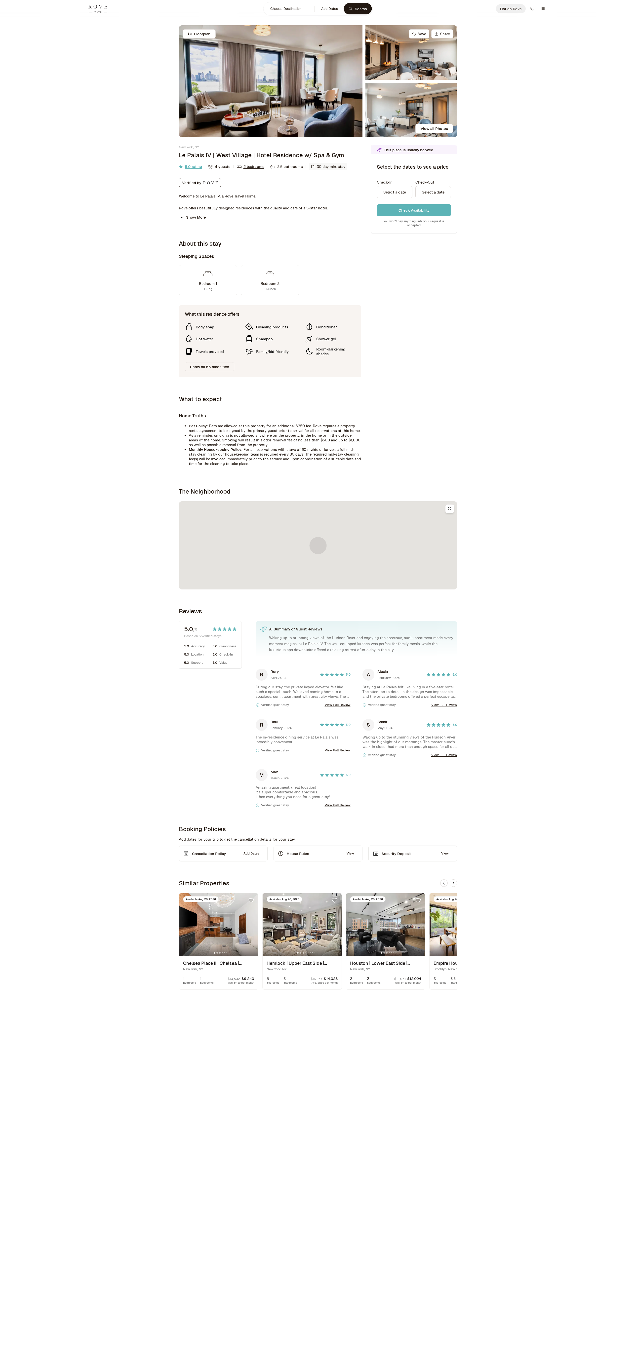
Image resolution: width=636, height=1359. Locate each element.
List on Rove (511, 8)
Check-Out (424, 182)
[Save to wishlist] (251, 900)
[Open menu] (543, 8)
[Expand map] (449, 508)
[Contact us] (532, 8)
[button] (289, 8)
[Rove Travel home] (97, 9)
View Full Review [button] (338, 705)
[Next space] (453, 883)
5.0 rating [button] (193, 166)
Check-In (385, 182)
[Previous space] (444, 883)
